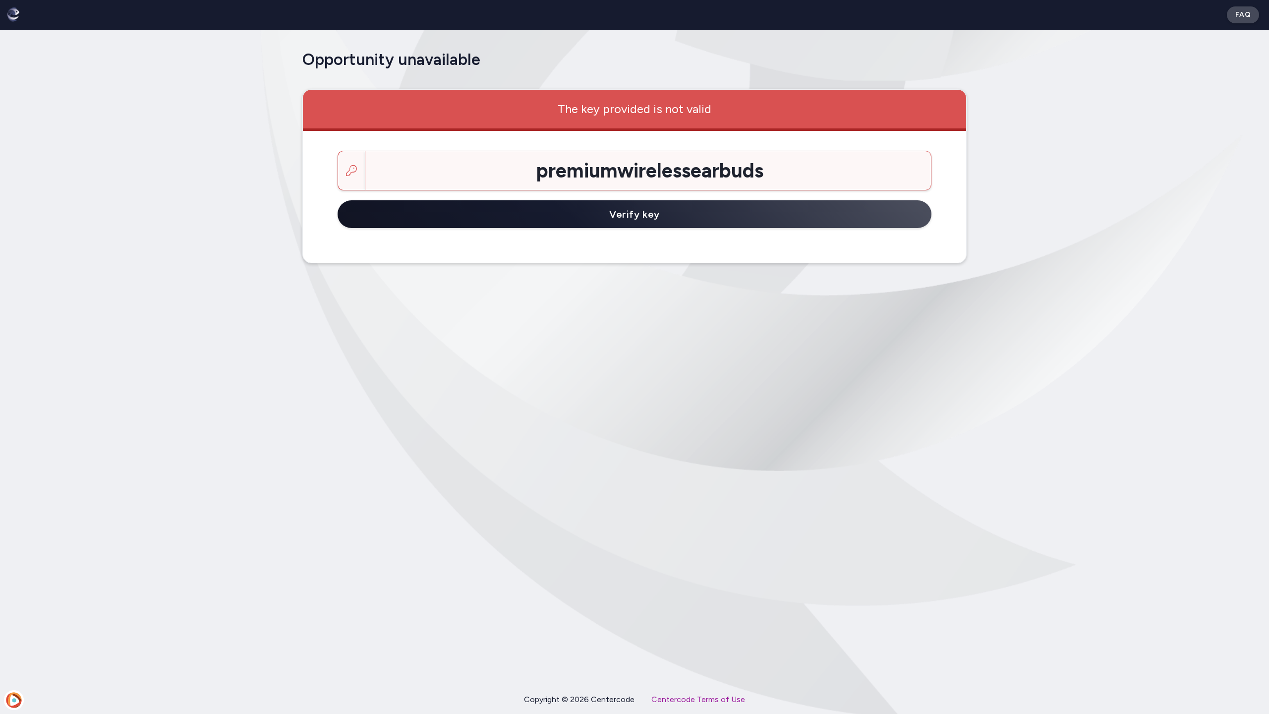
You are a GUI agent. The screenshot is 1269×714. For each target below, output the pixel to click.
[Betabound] (13, 15)
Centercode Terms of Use (698, 699)
